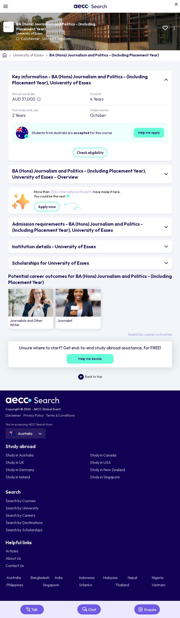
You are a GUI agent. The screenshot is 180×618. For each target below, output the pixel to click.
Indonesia (87, 577)
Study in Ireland (18, 477)
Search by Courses (21, 500)
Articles (12, 551)
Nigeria (158, 577)
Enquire (150, 609)
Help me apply (149, 132)
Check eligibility (90, 152)
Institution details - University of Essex (54, 246)
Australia (14, 577)
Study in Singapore (105, 477)
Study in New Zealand (107, 469)
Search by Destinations (24, 522)
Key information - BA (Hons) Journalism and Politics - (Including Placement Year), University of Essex (80, 80)
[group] (30, 309)
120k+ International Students (71, 192)
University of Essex (29, 33)
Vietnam (159, 585)
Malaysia (110, 577)
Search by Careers (20, 515)
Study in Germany (20, 469)
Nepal (133, 577)
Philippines (15, 585)
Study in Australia (20, 455)
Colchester (31, 38)
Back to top (93, 376)
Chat (92, 609)
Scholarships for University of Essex (50, 263)
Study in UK (15, 462)
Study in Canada (103, 455)
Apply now (47, 206)
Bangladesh (40, 577)
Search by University (22, 508)
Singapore (51, 585)
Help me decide (90, 359)
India (59, 577)
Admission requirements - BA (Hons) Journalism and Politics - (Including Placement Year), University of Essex (77, 227)
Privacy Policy (33, 415)
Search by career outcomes (150, 334)
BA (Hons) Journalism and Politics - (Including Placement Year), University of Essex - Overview (79, 174)
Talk (34, 609)
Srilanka (86, 585)
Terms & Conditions (60, 415)
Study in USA (100, 462)
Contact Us (15, 565)
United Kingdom (56, 38)
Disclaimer (13, 415)
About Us (13, 558)
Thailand (122, 585)
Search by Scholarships (24, 529)
